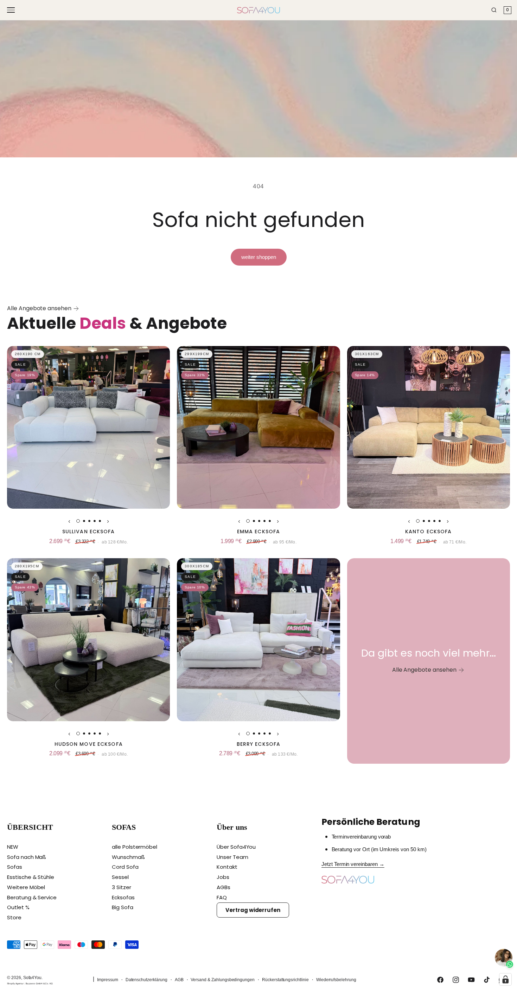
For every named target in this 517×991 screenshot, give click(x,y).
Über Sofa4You (236, 846)
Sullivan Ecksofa (88, 531)
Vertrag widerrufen (252, 910)
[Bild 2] (84, 521)
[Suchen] (494, 10)
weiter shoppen (258, 257)
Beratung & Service (32, 897)
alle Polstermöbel (134, 846)
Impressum (107, 980)
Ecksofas (123, 897)
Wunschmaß (128, 857)
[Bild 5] (100, 521)
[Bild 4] (95, 521)
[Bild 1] (78, 521)
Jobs (223, 877)
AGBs (223, 887)
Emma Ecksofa (258, 531)
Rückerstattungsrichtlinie (285, 980)
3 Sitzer (121, 887)
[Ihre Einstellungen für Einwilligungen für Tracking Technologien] (505, 979)
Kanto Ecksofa (428, 531)
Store (14, 917)
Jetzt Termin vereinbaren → (352, 864)
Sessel (120, 877)
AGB (179, 980)
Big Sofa (122, 907)
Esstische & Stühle (30, 877)
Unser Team (232, 857)
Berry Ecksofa (259, 744)
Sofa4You (32, 978)
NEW (12, 846)
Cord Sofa (125, 867)
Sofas (14, 867)
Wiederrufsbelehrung (336, 980)
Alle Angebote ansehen (39, 308)
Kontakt (227, 867)
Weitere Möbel (26, 887)
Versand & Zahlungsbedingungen (223, 980)
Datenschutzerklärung (146, 980)
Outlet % (18, 907)
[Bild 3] (89, 521)
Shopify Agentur (15, 983)
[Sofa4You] (258, 10)
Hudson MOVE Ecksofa (89, 744)
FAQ (222, 897)
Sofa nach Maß (26, 857)
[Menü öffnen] (12, 10)
